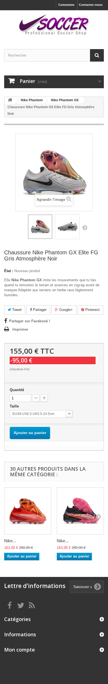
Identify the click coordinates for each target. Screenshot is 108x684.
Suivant (85, 227)
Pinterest (92, 310)
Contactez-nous (90, 4)
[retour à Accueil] (10, 100)
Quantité (17, 390)
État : (8, 271)
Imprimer (20, 329)
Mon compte (19, 649)
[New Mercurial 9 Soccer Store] (54, 24)
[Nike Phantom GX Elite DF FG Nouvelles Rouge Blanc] (27, 510)
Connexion (66, 4)
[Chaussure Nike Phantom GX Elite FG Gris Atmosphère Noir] (40, 226)
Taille (15, 406)
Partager (39, 310)
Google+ (65, 310)
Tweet (16, 310)
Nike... (10, 540)
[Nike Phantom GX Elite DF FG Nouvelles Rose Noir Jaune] (80, 510)
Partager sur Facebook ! (29, 321)
